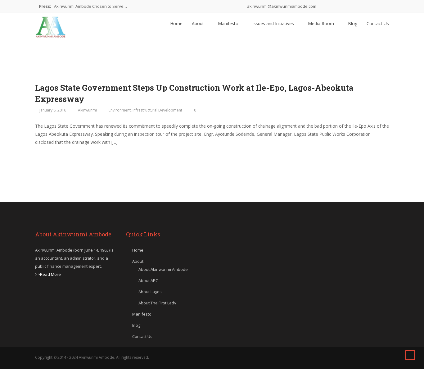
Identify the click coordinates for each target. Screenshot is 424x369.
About (198, 23)
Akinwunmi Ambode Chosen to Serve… (90, 6)
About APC (148, 280)
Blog (352, 23)
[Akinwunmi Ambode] (50, 25)
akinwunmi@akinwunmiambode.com (281, 6)
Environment (120, 110)
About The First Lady (157, 303)
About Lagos (150, 291)
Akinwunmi (87, 110)
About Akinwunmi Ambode (163, 269)
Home (176, 23)
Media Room (321, 23)
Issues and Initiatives (273, 23)
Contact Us (378, 23)
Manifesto (229, 23)
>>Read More (48, 274)
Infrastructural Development (157, 110)
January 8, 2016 (52, 110)
